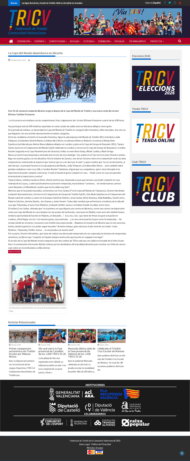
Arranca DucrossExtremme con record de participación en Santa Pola (37, 309)
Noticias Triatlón (14, 252)
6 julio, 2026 (104, 345)
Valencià (149, 2)
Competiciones (57, 41)
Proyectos (156, 41)
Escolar (74, 41)
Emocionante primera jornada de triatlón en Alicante (101, 298)
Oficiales (119, 41)
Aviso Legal (84, 444)
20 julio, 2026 (16, 345)
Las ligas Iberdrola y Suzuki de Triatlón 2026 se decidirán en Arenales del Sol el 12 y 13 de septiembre (66, 3)
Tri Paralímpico (137, 41)
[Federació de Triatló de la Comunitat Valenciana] (11, 41)
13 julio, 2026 (45, 345)
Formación (104, 41)
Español (156, 2)
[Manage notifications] (182, 453)
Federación (23, 41)
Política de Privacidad (101, 444)
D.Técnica (88, 41)
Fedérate (39, 41)
